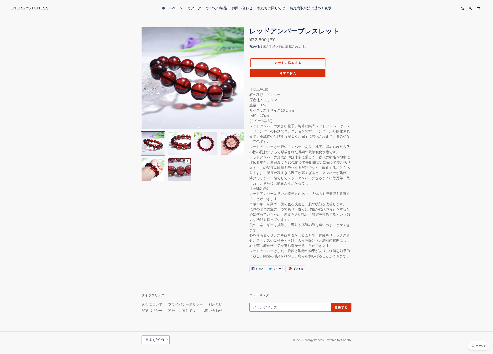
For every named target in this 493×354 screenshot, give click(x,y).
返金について (152, 304)
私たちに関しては (182, 310)
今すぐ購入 (288, 73)
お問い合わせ (212, 310)
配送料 (254, 47)
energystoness (30, 8)
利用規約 (215, 304)
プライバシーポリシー (185, 304)
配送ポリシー (152, 310)
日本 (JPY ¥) (154, 339)
